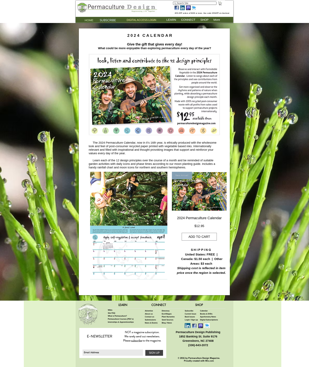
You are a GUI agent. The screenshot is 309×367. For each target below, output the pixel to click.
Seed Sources (167, 320)
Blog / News (167, 323)
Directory (165, 311)
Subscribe (189, 311)
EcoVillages (167, 314)
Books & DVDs (206, 314)
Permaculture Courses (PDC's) (121, 319)
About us (149, 314)
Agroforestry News (208, 317)
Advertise (149, 311)
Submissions (150, 320)
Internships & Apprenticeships (121, 322)
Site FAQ (111, 313)
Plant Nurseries (168, 317)
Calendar (204, 311)
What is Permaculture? (117, 316)
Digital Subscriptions (209, 320)
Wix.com (209, 361)
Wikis (110, 310)
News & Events (151, 323)
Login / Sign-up (191, 320)
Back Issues (190, 317)
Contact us (149, 317)
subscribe (136, 340)
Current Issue (190, 314)
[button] (220, 3)
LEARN (122, 305)
